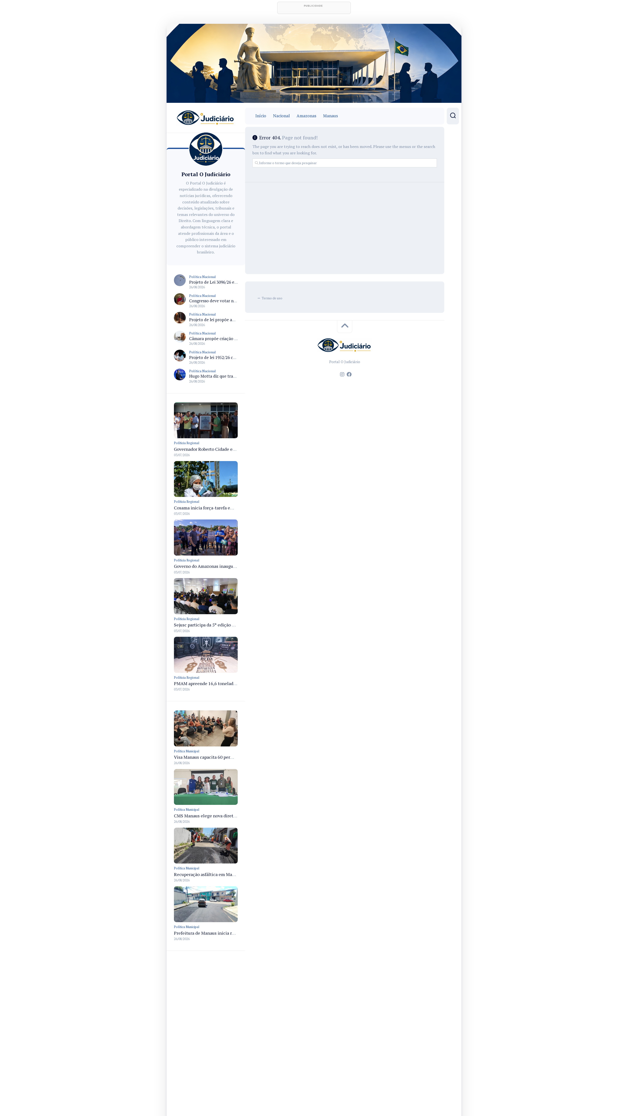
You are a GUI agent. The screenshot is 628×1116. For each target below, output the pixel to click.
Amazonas (306, 116)
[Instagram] (342, 374)
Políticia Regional (186, 443)
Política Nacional (202, 276)
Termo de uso (272, 298)
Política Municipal (186, 751)
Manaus (330, 116)
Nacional (281, 116)
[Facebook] (349, 374)
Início (260, 116)
